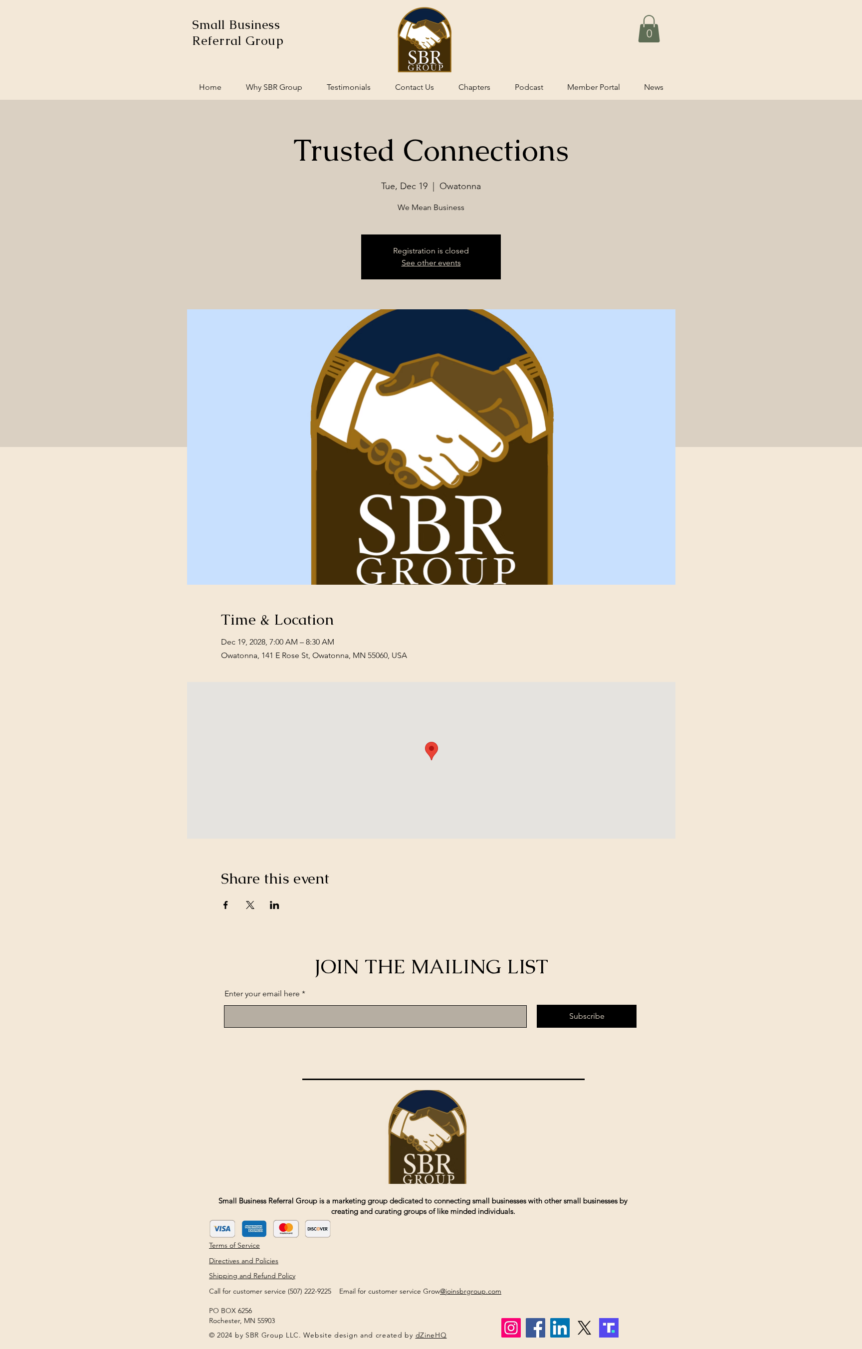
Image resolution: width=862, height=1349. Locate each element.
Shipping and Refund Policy (252, 1275)
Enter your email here (262, 994)
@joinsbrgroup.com (470, 1291)
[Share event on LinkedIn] (274, 905)
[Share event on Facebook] (225, 905)
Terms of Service (234, 1245)
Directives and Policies (243, 1260)
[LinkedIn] (560, 1328)
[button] (649, 28)
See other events (431, 262)
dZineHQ (431, 1335)
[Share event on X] (250, 905)
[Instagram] (511, 1328)
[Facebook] (535, 1328)
